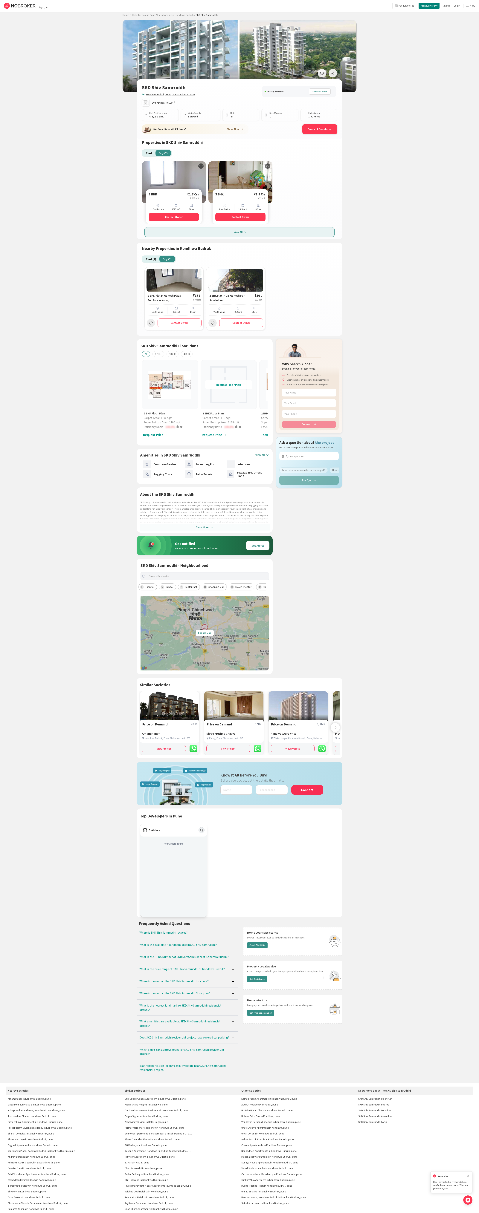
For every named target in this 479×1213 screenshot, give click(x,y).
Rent (41, 7)
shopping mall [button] (216, 587)
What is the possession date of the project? (303, 469)
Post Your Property (429, 5)
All (146, 354)
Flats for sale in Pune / (144, 15)
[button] (171, 427)
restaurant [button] (191, 587)
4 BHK (187, 354)
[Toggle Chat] (467, 1200)
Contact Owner (174, 217)
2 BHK (158, 354)
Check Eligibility (257, 945)
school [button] (169, 587)
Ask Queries (309, 480)
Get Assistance (257, 979)
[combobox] (208, 576)
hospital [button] (149, 587)
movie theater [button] (243, 587)
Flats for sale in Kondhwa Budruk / (176, 15)
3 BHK (172, 354)
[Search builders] (202, 830)
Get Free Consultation (260, 1012)
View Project (164, 748)
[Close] (468, 1176)
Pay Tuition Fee (406, 5)
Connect (307, 424)
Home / (127, 15)
